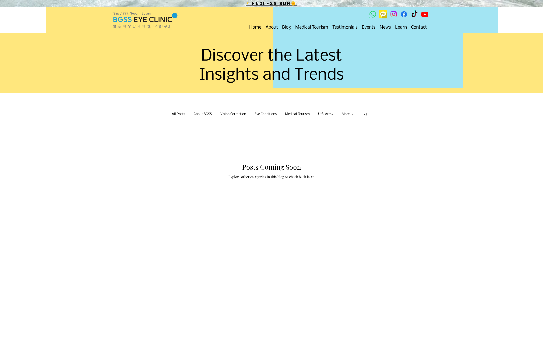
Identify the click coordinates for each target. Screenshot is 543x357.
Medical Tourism (297, 114)
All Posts (178, 114)
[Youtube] (425, 14)
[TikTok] (414, 14)
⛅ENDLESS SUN (268, 3)
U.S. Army (325, 114)
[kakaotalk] (383, 14)
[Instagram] (393, 14)
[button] (366, 114)
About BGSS (202, 114)
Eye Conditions (266, 114)
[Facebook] (404, 14)
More (346, 114)
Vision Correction (233, 114)
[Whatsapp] (373, 14)
